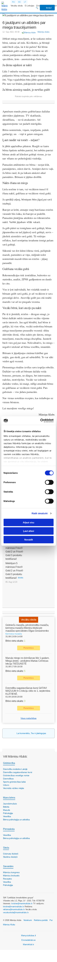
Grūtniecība (9, 763)
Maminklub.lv (28, 944)
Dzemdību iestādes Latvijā (15, 769)
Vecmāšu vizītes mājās (13, 788)
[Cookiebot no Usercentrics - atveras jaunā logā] (41, 421)
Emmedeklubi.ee (28, 940)
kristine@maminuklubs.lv (22, 903)
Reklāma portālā (40, 920)
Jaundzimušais (10, 803)
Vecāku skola (17, 5)
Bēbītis (6, 807)
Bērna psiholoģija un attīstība (16, 819)
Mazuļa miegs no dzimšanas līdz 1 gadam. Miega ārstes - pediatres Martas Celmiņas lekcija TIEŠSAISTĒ (27, 661)
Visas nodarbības (28, 718)
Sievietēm (8, 866)
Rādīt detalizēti (40, 513)
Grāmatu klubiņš (10, 853)
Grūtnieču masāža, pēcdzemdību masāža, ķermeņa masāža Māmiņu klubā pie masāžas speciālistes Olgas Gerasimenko (27, 628)
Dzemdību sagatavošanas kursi (17, 772)
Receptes (7, 879)
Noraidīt (28, 539)
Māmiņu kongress (11, 872)
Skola (6, 847)
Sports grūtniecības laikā (14, 782)
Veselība (7, 816)
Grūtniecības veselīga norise (16, 775)
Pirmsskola (9, 829)
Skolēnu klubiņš (10, 857)
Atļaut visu (28, 522)
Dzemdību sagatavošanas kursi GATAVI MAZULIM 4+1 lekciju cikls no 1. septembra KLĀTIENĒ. (27, 691)
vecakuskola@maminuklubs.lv (16, 912)
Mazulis (6, 810)
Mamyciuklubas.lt (28, 935)
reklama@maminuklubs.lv (14, 909)
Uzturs (6, 785)
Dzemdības (8, 778)
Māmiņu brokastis (11, 875)
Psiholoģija (8, 813)
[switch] (49, 482)
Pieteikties (28, 648)
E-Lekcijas (29, 5)
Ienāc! (48, 8)
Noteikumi (28, 920)
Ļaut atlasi (28, 531)
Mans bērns (9, 797)
